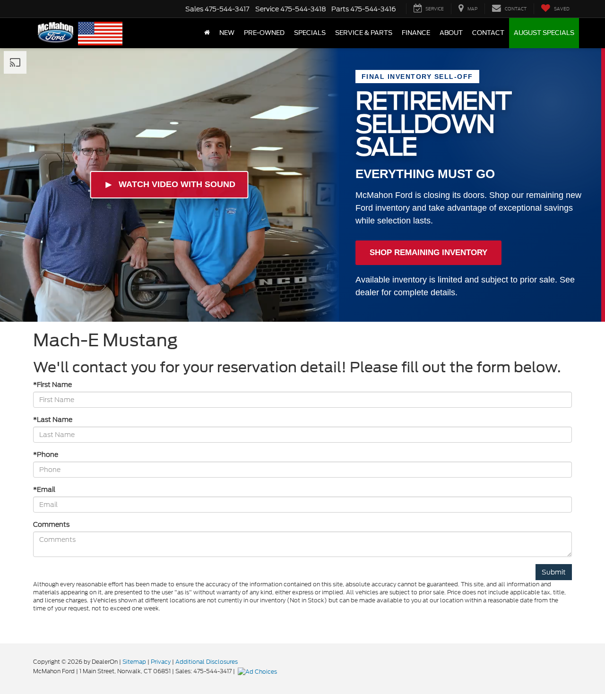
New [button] (226, 32)
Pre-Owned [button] (264, 32)
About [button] (451, 32)
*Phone (45, 454)
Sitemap (134, 662)
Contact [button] (488, 32)
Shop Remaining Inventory (428, 252)
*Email (44, 489)
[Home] (207, 33)
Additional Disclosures (206, 662)
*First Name (52, 384)
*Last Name (52, 419)
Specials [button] (310, 32)
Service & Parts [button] (363, 32)
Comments (51, 524)
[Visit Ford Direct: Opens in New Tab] (258, 671)
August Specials (544, 32)
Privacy (161, 662)
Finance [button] (416, 32)
